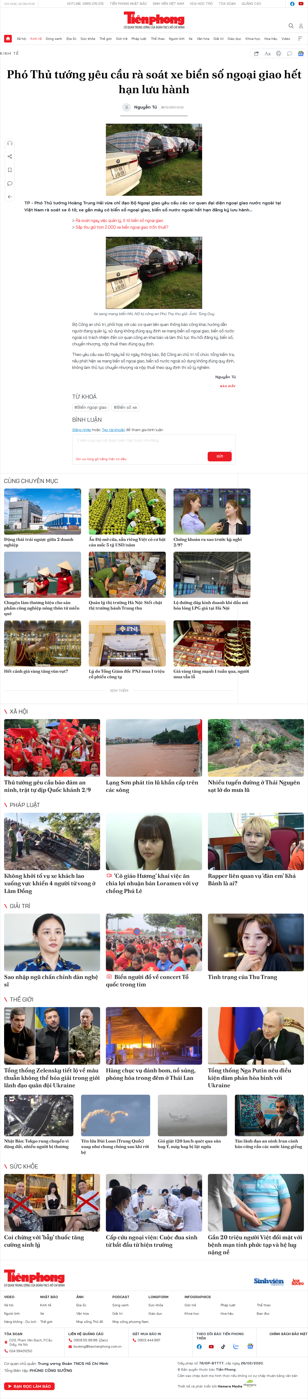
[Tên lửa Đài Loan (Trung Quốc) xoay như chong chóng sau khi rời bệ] (115, 1115)
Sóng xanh (54, 39)
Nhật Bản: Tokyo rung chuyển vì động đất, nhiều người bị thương (36, 1143)
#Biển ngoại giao (90, 407)
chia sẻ (256, 53)
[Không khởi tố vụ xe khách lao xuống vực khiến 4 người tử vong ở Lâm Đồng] (52, 841)
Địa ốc (71, 39)
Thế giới (105, 39)
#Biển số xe (125, 407)
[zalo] (238, 1346)
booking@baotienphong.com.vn (98, 1346)
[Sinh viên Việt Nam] (269, 1282)
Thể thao (158, 39)
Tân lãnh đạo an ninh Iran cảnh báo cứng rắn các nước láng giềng (268, 1143)
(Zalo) (103, 1340)
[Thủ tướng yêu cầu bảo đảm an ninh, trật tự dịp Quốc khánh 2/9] (52, 748)
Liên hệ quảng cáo (85, 1334)
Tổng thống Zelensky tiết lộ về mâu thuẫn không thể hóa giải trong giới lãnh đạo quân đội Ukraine (52, 1078)
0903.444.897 (149, 1340)
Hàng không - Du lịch (20, 1322)
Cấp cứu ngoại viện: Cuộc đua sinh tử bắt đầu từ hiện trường (152, 1241)
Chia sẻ (10, 156)
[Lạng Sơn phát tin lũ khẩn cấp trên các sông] (154, 748)
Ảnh (79, 1297)
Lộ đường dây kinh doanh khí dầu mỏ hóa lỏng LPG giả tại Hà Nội (210, 605)
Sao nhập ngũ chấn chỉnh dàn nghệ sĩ (51, 980)
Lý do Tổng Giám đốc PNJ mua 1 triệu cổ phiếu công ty (127, 673)
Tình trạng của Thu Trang (242, 977)
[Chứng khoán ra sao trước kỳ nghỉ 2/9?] (211, 512)
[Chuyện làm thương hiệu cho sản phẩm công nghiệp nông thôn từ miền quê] (42, 575)
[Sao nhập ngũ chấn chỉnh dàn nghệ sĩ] (52, 942)
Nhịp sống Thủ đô (89, 1322)
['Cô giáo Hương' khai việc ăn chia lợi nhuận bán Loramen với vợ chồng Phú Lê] (154, 841)
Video (286, 39)
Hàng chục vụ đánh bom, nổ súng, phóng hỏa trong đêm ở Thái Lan (150, 1074)
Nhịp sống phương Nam (130, 1322)
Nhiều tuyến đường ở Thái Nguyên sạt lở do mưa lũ (254, 786)
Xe (190, 39)
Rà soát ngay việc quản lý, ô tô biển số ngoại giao (119, 220)
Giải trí (218, 39)
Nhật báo (49, 1297)
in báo (278, 53)
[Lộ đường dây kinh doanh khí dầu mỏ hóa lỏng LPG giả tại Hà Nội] (211, 575)
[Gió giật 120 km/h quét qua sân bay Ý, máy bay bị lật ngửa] (192, 1115)
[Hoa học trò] (298, 1282)
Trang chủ (8, 39)
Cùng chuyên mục (31, 480)
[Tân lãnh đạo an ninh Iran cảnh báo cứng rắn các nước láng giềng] (269, 1115)
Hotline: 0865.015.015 (85, 3)
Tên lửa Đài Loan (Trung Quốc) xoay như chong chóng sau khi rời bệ (115, 1146)
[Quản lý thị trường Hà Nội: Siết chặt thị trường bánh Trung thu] (127, 575)
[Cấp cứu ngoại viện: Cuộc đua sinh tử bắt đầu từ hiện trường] (154, 1203)
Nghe (10, 143)
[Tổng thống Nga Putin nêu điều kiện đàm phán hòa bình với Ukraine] (256, 1036)
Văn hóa (203, 39)
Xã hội (21, 39)
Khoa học (253, 39)
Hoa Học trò (201, 3)
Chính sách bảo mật (289, 1334)
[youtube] (301, 4)
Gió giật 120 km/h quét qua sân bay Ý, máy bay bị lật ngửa (189, 1143)
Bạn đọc (263, 1313)
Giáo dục (234, 39)
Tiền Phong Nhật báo (128, 3)
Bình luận (10, 183)
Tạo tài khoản (113, 429)
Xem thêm (300, 39)
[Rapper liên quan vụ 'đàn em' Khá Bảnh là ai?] (256, 841)
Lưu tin (10, 170)
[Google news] (252, 1346)
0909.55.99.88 (85, 1340)
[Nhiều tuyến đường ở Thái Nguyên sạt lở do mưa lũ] (256, 748)
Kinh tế (36, 39)
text (267, 53)
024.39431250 (20, 1351)
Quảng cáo (251, 3)
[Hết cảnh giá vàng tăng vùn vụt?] (42, 643)
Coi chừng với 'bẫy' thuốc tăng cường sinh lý (44, 1241)
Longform (158, 1297)
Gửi (220, 456)
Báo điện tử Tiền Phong (154, 20)
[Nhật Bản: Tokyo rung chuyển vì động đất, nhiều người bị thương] (38, 1115)
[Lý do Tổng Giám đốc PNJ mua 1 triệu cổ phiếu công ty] (127, 643)
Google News (301, 53)
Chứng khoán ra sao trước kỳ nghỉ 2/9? (207, 542)
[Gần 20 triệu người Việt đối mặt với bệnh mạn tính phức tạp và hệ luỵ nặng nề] (256, 1203)
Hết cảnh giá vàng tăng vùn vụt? (36, 671)
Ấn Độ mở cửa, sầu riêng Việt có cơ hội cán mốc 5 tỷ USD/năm (127, 542)
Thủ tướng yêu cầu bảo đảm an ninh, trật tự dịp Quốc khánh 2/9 (47, 786)
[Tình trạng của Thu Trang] (256, 942)
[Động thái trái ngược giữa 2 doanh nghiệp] (42, 512)
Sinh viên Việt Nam (168, 3)
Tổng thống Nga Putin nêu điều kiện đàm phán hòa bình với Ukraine (249, 1078)
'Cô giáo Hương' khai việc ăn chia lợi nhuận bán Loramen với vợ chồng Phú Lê (152, 883)
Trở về (10, 197)
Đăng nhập (81, 429)
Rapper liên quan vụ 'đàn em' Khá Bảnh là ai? (252, 879)
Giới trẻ (122, 39)
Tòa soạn (227, 3)
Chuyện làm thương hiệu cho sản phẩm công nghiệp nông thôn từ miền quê (41, 608)
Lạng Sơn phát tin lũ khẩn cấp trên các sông (152, 786)
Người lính (177, 39)
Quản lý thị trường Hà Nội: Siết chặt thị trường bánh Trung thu (125, 605)
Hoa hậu (270, 39)
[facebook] (292, 4)
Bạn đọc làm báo (32, 1386)
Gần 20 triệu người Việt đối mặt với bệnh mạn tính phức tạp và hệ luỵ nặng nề (255, 1245)
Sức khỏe (88, 39)
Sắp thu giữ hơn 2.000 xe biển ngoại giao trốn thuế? (122, 227)
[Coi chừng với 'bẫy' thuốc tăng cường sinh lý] (52, 1203)
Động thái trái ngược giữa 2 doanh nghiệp (38, 542)
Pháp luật (139, 39)
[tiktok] (225, 1347)
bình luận (290, 53)
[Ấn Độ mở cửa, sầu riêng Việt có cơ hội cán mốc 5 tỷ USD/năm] (127, 512)
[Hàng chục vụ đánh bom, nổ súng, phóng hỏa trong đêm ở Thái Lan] (154, 1036)
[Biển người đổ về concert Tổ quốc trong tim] (154, 942)
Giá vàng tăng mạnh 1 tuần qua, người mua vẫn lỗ (211, 673)
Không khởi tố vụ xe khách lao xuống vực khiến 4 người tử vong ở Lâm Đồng (50, 883)
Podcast (120, 1297)
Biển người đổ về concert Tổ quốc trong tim (147, 980)
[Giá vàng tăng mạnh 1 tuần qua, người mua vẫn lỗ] (211, 643)
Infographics (198, 1297)
